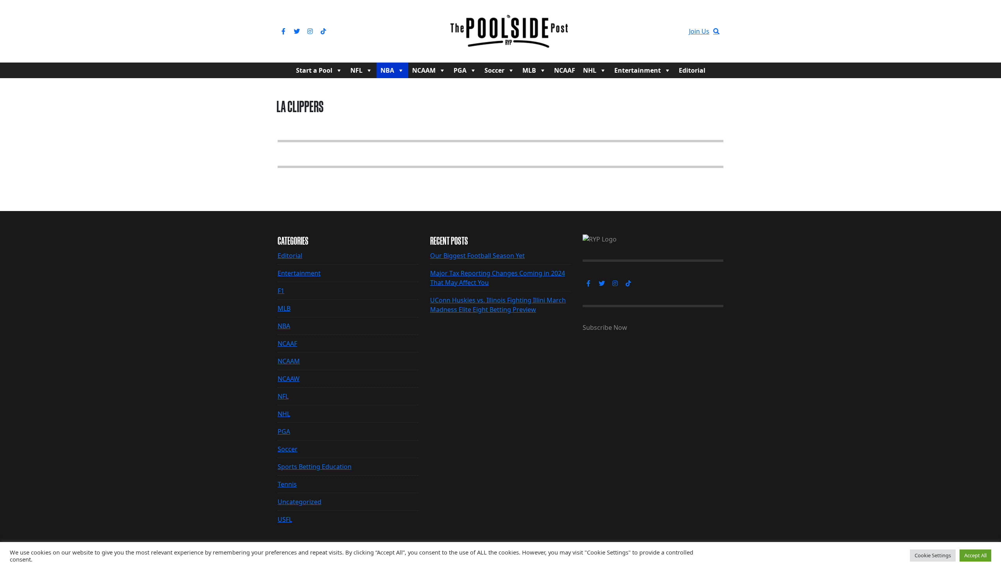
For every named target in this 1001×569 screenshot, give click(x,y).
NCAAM (424, 70)
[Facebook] (283, 31)
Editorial (692, 70)
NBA (387, 70)
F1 (281, 290)
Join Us (699, 31)
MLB (529, 70)
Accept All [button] (975, 555)
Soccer (494, 70)
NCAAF (564, 70)
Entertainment (637, 70)
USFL (285, 519)
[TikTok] (323, 31)
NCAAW (289, 378)
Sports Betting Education (315, 466)
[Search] (716, 31)
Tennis (287, 484)
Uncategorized (299, 501)
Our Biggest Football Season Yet (477, 255)
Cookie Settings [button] (933, 555)
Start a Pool (314, 70)
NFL (356, 70)
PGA (460, 70)
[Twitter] (297, 31)
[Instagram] (310, 31)
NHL (589, 70)
